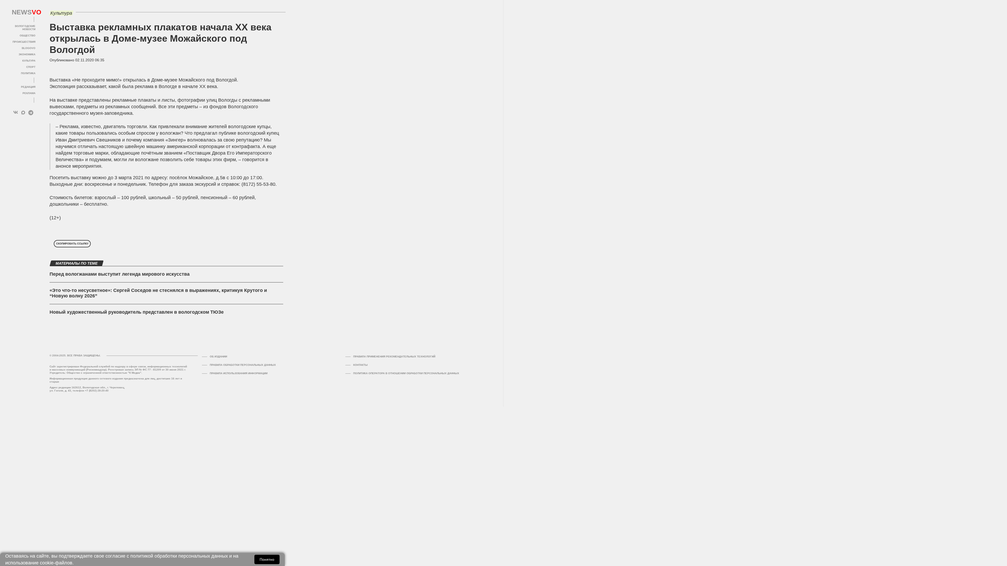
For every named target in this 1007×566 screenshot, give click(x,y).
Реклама (29, 93)
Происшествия (24, 41)
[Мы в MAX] (23, 112)
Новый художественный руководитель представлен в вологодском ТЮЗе (137, 312)
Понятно (267, 559)
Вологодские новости (25, 28)
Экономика (27, 54)
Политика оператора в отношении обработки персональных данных (406, 373)
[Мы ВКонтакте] (15, 112)
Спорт (30, 67)
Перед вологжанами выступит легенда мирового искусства (120, 274)
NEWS (23, 12)
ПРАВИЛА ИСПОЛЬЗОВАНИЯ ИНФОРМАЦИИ (238, 373)
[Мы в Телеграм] (30, 112)
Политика (28, 73)
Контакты (360, 364)
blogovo (28, 48)
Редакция (28, 86)
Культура (28, 60)
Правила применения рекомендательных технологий (394, 356)
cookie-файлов (56, 562)
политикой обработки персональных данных (179, 556)
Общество (27, 35)
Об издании (218, 356)
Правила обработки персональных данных (243, 364)
